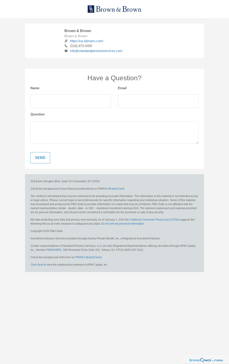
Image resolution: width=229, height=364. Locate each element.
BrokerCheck (116, 188)
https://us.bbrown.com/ (86, 41)
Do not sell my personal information (122, 223)
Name (34, 88)
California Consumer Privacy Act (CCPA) (154, 219)
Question (37, 114)
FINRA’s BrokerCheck (88, 257)
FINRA (51, 249)
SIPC (58, 249)
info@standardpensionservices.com (96, 51)
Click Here (36, 264)
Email (122, 88)
